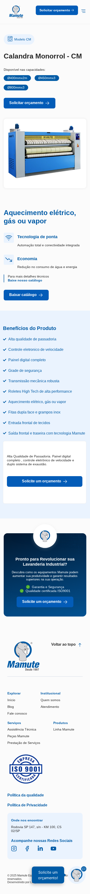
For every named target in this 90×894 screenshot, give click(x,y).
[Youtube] (53, 848)
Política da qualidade (25, 795)
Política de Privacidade (27, 805)
